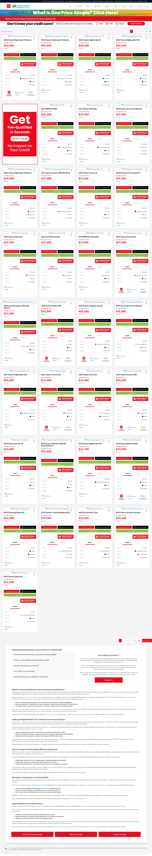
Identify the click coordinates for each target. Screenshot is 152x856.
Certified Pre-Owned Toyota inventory (77, 714)
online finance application (77, 798)
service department (89, 806)
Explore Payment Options (11, 54)
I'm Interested (20, 58)
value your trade (93, 826)
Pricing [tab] (25, 70)
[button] (34, 37)
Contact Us (109, 680)
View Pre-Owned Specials (32, 834)
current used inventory (50, 714)
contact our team (61, 826)
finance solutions (103, 785)
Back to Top (147, 640)
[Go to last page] (150, 31)
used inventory (46, 788)
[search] (147, 6)
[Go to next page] (146, 31)
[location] (93, 1)
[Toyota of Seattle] (20, 6)
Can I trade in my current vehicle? (25, 671)
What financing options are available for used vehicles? (31, 677)
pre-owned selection (31, 697)
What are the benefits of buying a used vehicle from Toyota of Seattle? (35, 654)
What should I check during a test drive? (27, 665)
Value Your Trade (76, 834)
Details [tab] (15, 70)
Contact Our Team (119, 834)
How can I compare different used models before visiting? (32, 660)
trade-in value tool (41, 785)
